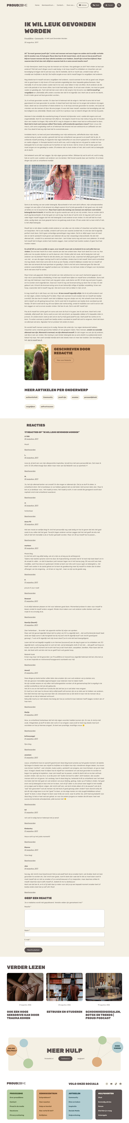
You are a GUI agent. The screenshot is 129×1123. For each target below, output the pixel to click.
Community (48, 397)
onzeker (75, 397)
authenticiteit (31, 397)
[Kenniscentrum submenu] (53, 5)
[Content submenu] (63, 5)
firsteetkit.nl (49, 1059)
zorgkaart (80, 1059)
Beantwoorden (30, 450)
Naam (27, 930)
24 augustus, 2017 (31, 869)
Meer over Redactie (64, 360)
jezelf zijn (62, 397)
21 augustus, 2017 (31, 582)
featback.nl (65, 1059)
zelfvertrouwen (47, 406)
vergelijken (30, 406)
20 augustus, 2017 (31, 439)
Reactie (27, 907)
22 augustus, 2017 (31, 850)
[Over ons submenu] (74, 5)
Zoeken (78, 11)
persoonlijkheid (90, 397)
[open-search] (119, 5)
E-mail (27, 940)
